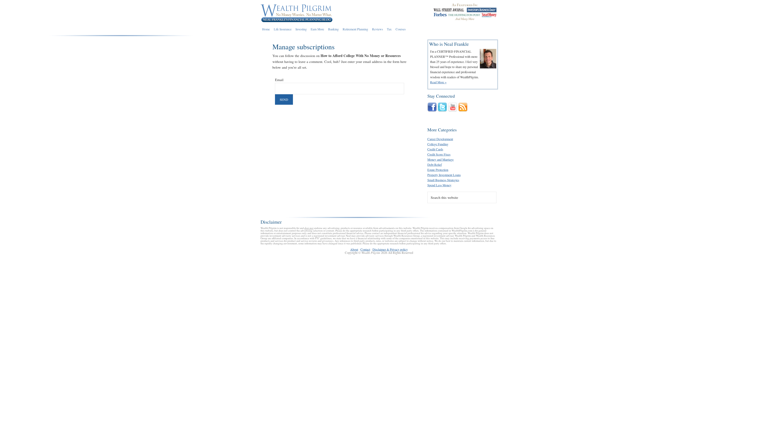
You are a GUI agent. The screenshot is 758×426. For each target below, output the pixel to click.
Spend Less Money (439, 185)
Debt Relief (434, 165)
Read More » (438, 82)
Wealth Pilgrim (297, 13)
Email (279, 79)
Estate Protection (437, 170)
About (354, 249)
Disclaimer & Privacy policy (390, 249)
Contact (365, 249)
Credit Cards (435, 149)
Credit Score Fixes (438, 154)
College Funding (437, 144)
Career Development (440, 139)
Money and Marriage (440, 159)
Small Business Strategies (443, 180)
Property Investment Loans (444, 175)
